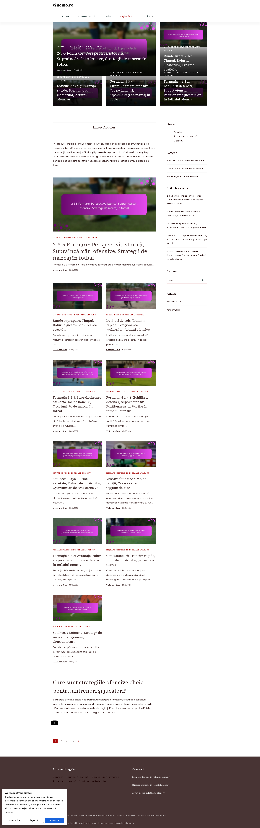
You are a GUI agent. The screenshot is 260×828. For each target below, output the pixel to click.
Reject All (35, 820)
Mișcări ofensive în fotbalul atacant (182, 48)
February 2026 (174, 301)
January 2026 (173, 310)
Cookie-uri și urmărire (105, 777)
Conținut (107, 16)
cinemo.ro (63, 5)
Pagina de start (127, 16)
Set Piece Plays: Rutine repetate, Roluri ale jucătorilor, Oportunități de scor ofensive (77, 483)
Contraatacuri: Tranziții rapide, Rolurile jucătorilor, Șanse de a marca (130, 560)
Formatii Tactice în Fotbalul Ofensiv (80, 46)
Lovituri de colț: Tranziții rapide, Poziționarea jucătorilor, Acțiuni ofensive (76, 93)
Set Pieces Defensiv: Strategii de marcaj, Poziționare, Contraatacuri (77, 637)
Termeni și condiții (77, 777)
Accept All (54, 820)
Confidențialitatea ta (92, 781)
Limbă (147, 16)
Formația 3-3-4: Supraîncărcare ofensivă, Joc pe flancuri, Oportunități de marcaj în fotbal (130, 90)
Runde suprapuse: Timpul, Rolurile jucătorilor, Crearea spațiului (179, 63)
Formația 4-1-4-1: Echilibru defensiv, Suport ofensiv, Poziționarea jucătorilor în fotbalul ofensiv (182, 90)
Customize (14, 820)
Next (79, 741)
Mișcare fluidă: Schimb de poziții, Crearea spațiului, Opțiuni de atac (126, 483)
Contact (66, 16)
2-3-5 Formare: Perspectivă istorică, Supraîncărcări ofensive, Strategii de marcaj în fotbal (101, 58)
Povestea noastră (86, 16)
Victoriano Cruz (60, 270)
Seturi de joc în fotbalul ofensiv (73, 78)
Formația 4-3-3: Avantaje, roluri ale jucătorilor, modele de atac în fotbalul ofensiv (77, 560)
